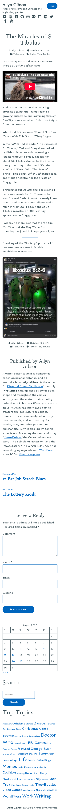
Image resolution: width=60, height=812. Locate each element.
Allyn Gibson (14, 4)
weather (52, 789)
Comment (10, 533)
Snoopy (44, 779)
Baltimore (28, 724)
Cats (4, 729)
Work (27, 796)
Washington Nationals (34, 790)
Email (7, 577)
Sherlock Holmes (13, 779)
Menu (53, 6)
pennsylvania (40, 767)
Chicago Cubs (14, 729)
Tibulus (46, 54)
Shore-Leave (29, 779)
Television (18, 54)
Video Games (12, 790)
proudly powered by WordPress (40, 807)
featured (24, 748)
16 (5, 655)
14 (44, 649)
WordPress (46, 450)
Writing (42, 796)
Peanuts (28, 767)
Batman (52, 724)
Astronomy (8, 724)
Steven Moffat (28, 785)
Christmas (30, 729)
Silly (38, 779)
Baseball (41, 723)
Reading (21, 773)
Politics (9, 772)
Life (23, 759)
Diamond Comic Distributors (25, 386)
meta (21, 767)
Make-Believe (12, 437)
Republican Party (36, 773)
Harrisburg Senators (26, 753)
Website (8, 592)
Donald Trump (20, 743)
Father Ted (35, 54)
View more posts (29, 454)
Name (7, 562)
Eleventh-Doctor (10, 749)
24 (13, 661)
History (42, 753)
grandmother (9, 754)
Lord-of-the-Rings (39, 760)
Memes (10, 766)
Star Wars (16, 785)
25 (21, 661)
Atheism (18, 723)
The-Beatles (45, 784)
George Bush (41, 749)
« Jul (5, 672)
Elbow (49, 743)
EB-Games (37, 743)
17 (13, 655)
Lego (15, 760)
